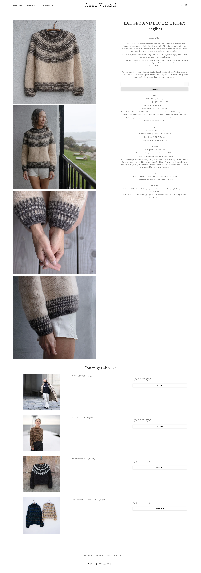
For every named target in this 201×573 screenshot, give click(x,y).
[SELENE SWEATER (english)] (41, 474)
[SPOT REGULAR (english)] (41, 433)
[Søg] (181, 5)
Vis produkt (160, 385)
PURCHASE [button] (154, 89)
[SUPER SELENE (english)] (41, 392)
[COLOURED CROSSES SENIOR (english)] (41, 515)
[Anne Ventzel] (100, 5)
